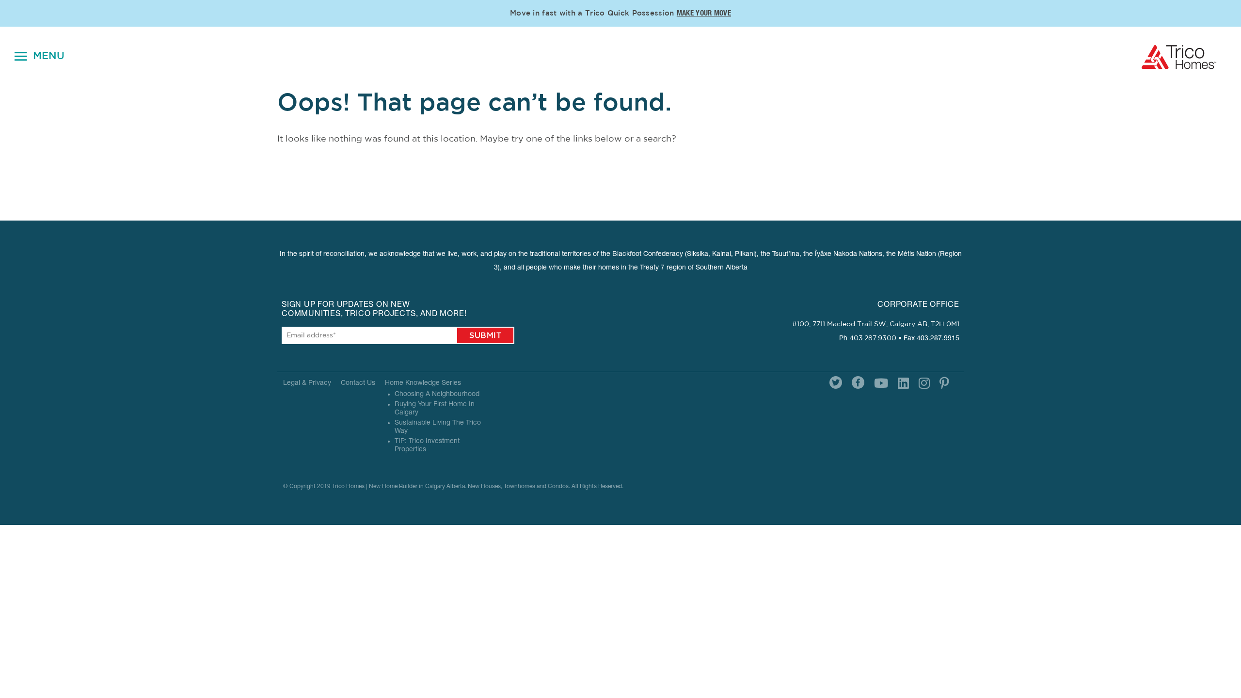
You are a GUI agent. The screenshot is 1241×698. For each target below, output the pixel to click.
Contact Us (358, 383)
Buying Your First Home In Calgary (435, 408)
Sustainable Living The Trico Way (438, 427)
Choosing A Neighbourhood (437, 394)
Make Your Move (704, 13)
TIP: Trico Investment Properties (427, 445)
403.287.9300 (872, 338)
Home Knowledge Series (423, 383)
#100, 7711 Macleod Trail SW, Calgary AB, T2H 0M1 (875, 324)
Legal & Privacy (307, 383)
